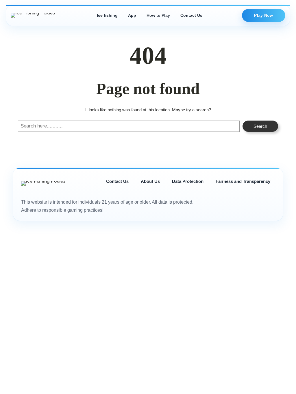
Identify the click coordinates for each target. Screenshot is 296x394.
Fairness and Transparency (243, 181)
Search (260, 126)
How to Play (158, 15)
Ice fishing (107, 15)
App (132, 15)
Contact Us (191, 15)
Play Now (263, 15)
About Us (150, 181)
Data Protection (188, 181)
